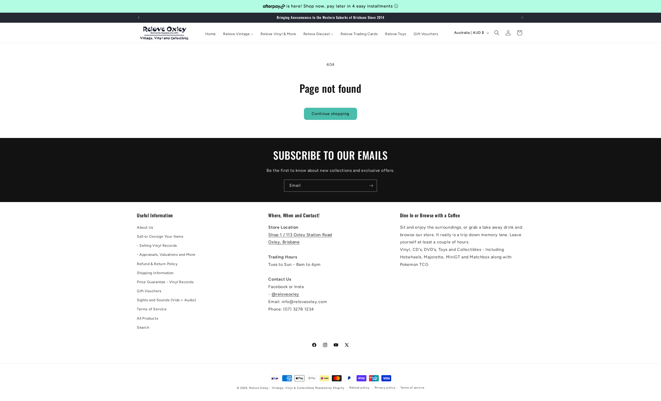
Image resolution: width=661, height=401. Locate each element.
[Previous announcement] (138, 17)
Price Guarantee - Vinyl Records (165, 282)
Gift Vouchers (149, 291)
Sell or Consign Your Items (160, 236)
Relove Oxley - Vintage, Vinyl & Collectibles (281, 388)
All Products (147, 318)
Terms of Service (152, 309)
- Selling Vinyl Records (157, 245)
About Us (145, 227)
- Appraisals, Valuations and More (166, 254)
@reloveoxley (285, 293)
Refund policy (359, 387)
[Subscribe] (371, 186)
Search (143, 327)
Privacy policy (385, 387)
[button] (496, 32)
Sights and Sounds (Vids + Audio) (166, 300)
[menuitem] (210, 34)
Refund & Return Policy (157, 263)
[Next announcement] (522, 17)
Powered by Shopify (329, 388)
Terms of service (412, 387)
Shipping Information (155, 273)
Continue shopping (330, 113)
